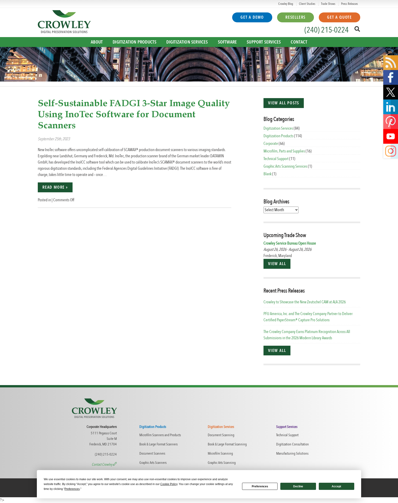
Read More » (55, 187)
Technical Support (276, 159)
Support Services (264, 42)
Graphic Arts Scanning (222, 462)
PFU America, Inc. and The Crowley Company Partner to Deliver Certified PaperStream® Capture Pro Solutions (308, 317)
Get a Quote (339, 17)
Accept (336, 486)
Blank (267, 174)
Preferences (260, 486)
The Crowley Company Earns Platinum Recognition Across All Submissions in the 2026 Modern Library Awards (306, 335)
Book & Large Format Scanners (158, 444)
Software (227, 42)
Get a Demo (252, 17)
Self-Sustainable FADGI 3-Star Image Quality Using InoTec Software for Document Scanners (134, 115)
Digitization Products (134, 42)
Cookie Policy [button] (168, 484)
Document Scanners (152, 453)
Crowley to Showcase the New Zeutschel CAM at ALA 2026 (304, 302)
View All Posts (283, 103)
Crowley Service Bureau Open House (289, 243)
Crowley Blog (285, 4)
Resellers (295, 17)
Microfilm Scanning (220, 453)
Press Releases (349, 4)
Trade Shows (328, 4)
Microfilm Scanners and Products (160, 435)
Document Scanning (221, 435)
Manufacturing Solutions (292, 453)
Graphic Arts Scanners (153, 462)
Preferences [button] (72, 489)
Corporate (270, 143)
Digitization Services (187, 42)
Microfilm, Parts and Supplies (284, 151)
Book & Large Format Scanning (227, 444)
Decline (298, 486)
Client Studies (307, 4)
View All (277, 264)
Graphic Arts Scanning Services (285, 166)
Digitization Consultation (292, 444)
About (97, 42)
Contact (299, 42)
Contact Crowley (102, 464)
